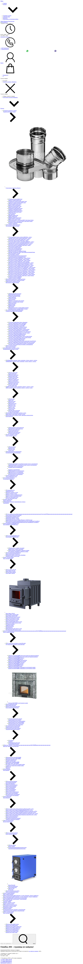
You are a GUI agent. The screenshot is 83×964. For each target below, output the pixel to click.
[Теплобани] (4, 22)
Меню (2, 1)
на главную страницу (33, 951)
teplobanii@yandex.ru (6, 962)
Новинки (6, 21)
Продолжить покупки (8, 97)
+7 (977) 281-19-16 (6, 959)
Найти (34, 943)
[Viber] (55, 51)
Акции (2, 21)
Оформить (14, 81)
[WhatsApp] (27, 51)
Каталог (2, 108)
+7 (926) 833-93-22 (6, 961)
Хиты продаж (11, 21)
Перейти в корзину (7, 81)
